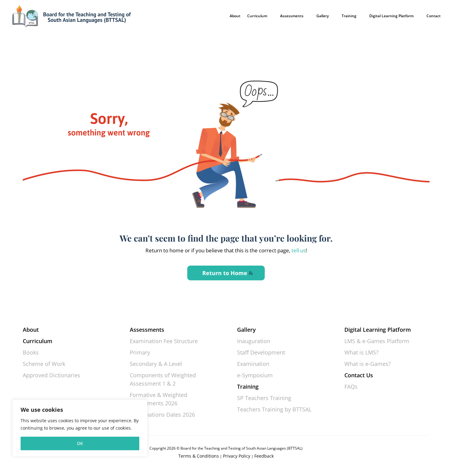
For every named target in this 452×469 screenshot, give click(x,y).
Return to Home (224, 273)
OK (80, 443)
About (235, 15)
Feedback (264, 456)
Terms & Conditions (198, 456)
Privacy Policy (236, 456)
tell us (298, 250)
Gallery (322, 15)
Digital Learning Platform (391, 15)
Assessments (291, 15)
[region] (80, 428)
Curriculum (257, 15)
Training (349, 15)
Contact (433, 15)
